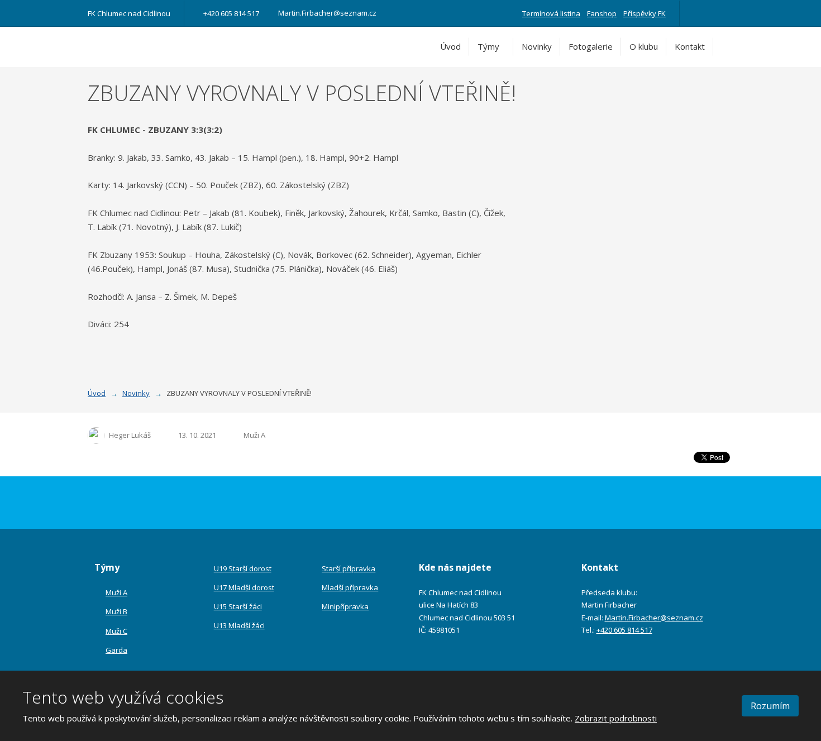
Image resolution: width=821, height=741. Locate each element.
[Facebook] (697, 13)
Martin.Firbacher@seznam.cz (654, 618)
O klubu (643, 46)
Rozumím (770, 706)
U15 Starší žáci (238, 606)
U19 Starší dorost (242, 568)
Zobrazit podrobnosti (616, 718)
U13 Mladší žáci (239, 625)
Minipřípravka (345, 606)
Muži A (254, 435)
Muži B (116, 611)
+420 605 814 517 (624, 630)
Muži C (116, 631)
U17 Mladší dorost (244, 587)
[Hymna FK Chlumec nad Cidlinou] (713, 13)
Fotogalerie (591, 46)
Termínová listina (551, 13)
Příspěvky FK (644, 13)
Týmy (488, 46)
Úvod (450, 46)
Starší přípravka (348, 568)
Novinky (537, 46)
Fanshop (602, 13)
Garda (116, 650)
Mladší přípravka (350, 587)
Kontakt (690, 46)
